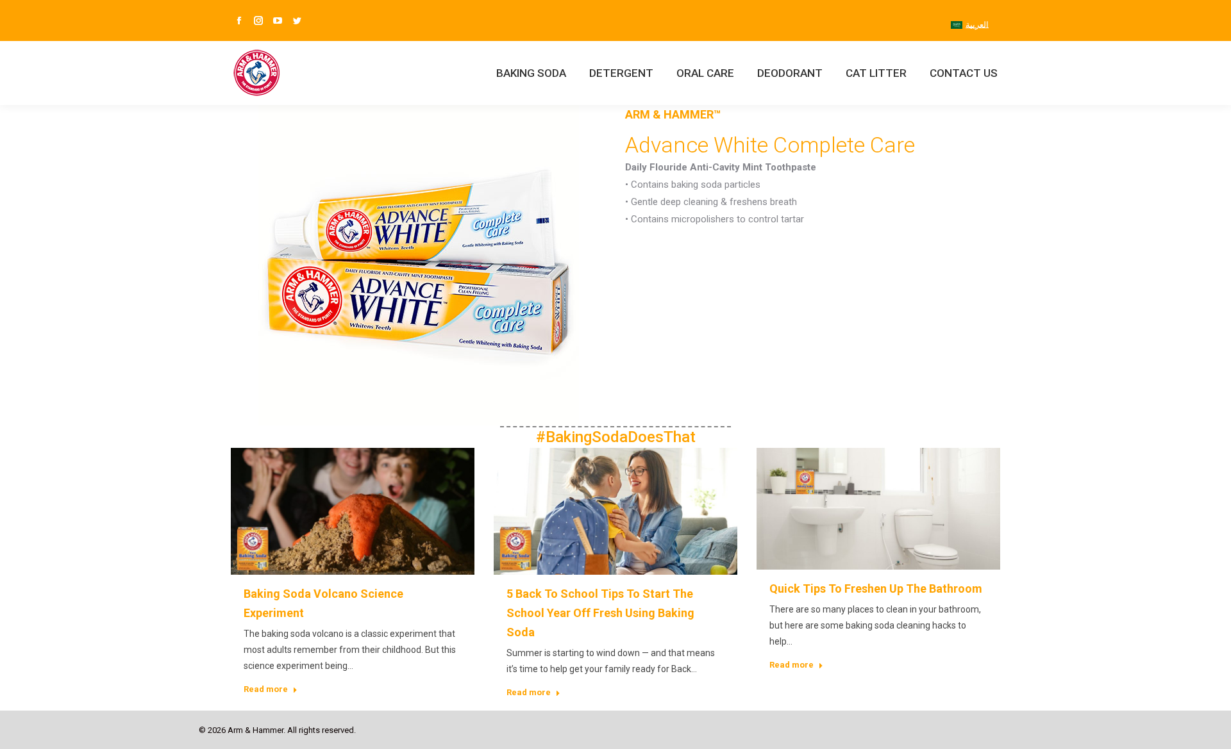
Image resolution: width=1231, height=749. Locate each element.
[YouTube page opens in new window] (277, 20)
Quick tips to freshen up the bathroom (875, 588)
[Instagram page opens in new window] (258, 20)
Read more (266, 689)
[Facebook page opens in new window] (239, 20)
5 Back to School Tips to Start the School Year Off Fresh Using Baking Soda (600, 613)
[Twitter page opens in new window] (297, 20)
